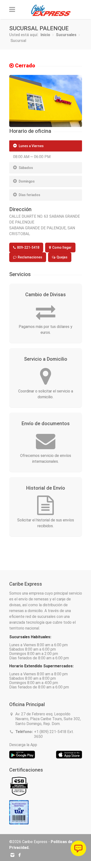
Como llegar (61, 247)
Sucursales (66, 34)
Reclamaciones (29, 257)
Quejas (61, 257)
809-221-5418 (27, 247)
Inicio (45, 34)
